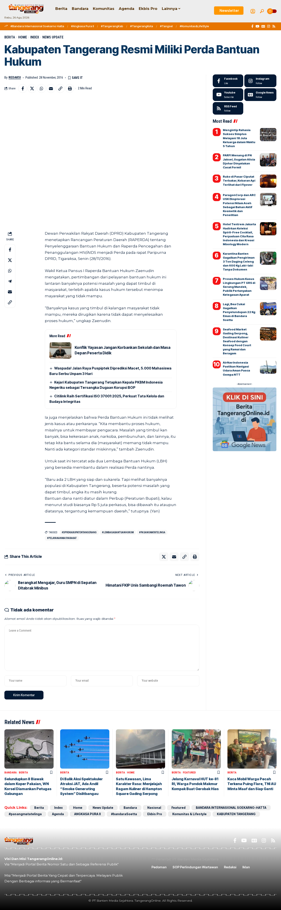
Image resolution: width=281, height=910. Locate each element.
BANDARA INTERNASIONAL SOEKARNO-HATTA (231, 807)
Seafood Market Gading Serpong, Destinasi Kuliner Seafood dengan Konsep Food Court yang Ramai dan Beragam (237, 341)
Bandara (10, 772)
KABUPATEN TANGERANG (236, 814)
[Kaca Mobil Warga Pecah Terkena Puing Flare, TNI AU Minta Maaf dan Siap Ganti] (252, 749)
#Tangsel (166, 26)
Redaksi (15, 77)
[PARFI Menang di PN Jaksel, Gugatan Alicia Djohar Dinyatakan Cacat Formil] (268, 159)
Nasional (154, 807)
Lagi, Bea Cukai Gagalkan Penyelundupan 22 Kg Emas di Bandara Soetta (239, 312)
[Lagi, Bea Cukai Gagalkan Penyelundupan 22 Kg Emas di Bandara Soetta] (268, 308)
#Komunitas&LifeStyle (194, 26)
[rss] (228, 108)
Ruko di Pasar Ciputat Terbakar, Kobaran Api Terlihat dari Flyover (239, 180)
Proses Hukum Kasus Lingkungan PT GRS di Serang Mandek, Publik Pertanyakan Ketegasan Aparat (239, 287)
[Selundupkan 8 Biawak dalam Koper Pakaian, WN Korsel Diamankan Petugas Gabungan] (29, 749)
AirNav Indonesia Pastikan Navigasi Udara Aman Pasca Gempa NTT (236, 368)
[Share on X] (32, 88)
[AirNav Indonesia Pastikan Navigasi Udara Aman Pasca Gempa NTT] (268, 367)
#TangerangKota (141, 26)
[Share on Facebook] (22, 88)
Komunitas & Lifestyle (189, 814)
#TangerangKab (112, 26)
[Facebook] (252, 26)
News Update (52, 37)
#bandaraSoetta (124, 814)
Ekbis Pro (154, 814)
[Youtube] (228, 94)
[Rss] (274, 26)
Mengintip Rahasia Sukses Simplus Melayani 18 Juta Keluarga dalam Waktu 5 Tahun (239, 138)
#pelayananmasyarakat (62, 538)
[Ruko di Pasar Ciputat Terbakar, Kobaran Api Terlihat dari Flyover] (268, 181)
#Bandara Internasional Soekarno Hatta (37, 26)
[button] (262, 11)
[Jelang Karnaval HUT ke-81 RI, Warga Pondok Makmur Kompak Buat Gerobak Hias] (196, 749)
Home (22, 37)
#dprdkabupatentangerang (79, 532)
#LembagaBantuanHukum (118, 532)
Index (34, 37)
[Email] (51, 88)
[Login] (253, 11)
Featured (189, 772)
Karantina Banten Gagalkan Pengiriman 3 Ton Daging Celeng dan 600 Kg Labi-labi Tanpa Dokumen (239, 261)
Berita (9, 37)
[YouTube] (257, 26)
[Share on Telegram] (10, 281)
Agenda (58, 814)
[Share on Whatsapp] (41, 88)
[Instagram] (268, 26)
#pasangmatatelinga (152, 532)
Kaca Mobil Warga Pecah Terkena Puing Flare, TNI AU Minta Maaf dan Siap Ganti (251, 784)
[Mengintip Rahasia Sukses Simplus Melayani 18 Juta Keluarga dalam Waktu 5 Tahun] (268, 134)
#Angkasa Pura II (82, 26)
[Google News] (263, 26)
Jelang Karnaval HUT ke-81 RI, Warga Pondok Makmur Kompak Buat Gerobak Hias (195, 784)
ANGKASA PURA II (87, 814)
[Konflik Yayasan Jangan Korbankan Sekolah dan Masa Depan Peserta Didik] (60, 350)
